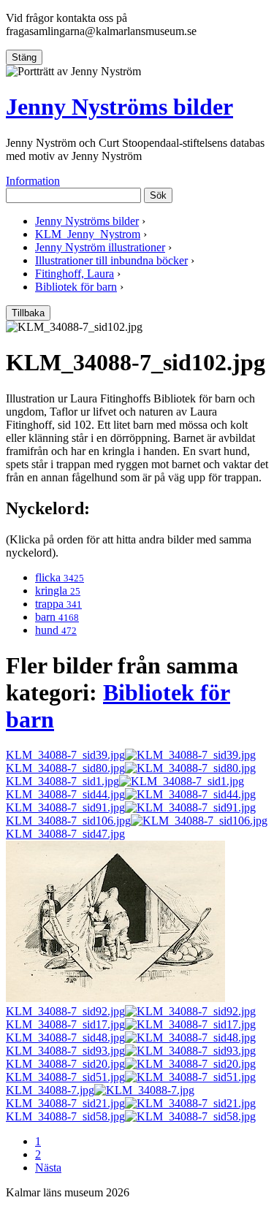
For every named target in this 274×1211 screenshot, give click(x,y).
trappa (58, 603)
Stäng (24, 57)
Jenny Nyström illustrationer (100, 247)
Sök (158, 195)
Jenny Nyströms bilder (119, 106)
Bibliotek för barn (76, 286)
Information (33, 181)
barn (57, 617)
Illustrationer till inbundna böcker (111, 260)
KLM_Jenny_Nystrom (87, 234)
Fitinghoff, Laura (74, 273)
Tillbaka (28, 312)
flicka (59, 577)
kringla (57, 590)
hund (56, 630)
